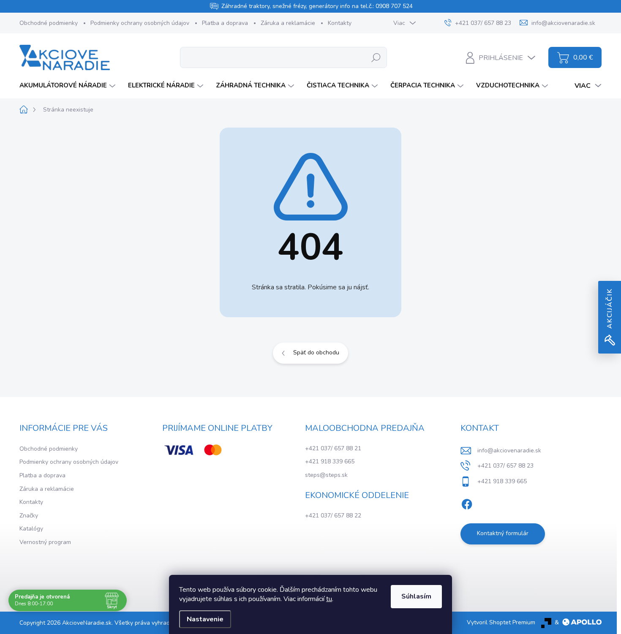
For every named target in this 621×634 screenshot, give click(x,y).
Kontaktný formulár (502, 533)
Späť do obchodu (316, 352)
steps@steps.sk (326, 475)
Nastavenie (205, 619)
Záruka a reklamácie (288, 23)
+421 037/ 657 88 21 (333, 448)
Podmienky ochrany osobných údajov (139, 23)
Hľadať (376, 57)
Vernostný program (45, 542)
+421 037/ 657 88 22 (333, 516)
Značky (28, 516)
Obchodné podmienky (48, 23)
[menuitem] (68, 85)
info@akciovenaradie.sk (509, 450)
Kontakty (339, 23)
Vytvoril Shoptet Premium (501, 622)
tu (329, 599)
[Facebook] (466, 502)
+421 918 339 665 (329, 461)
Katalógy (31, 529)
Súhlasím (416, 596)
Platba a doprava (225, 23)
